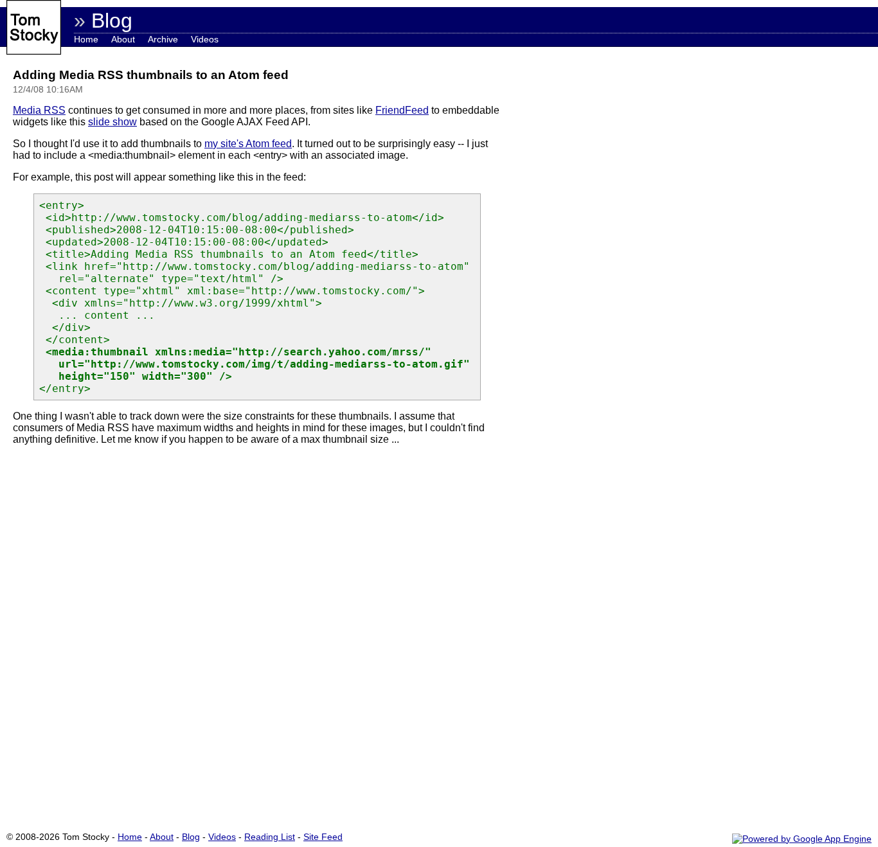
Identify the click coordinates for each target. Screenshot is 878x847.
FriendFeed (402, 110)
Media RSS (39, 110)
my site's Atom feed (248, 143)
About (123, 39)
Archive (163, 39)
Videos (205, 39)
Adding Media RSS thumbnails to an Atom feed (151, 75)
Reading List (269, 837)
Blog (191, 837)
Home (86, 39)
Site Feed (323, 837)
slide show (112, 121)
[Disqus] (257, 637)
